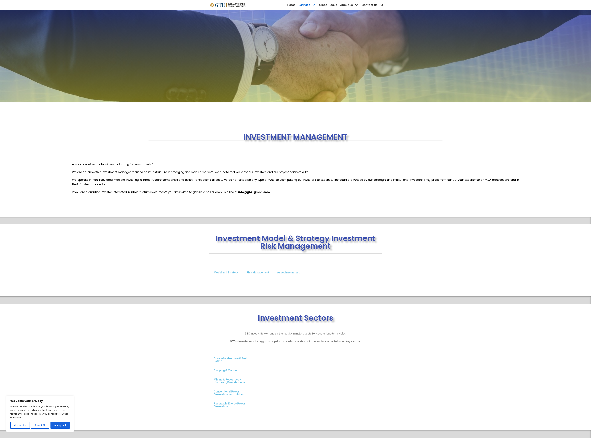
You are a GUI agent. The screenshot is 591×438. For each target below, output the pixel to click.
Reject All (40, 425)
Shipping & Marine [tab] (225, 370)
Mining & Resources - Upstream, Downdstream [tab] (229, 381)
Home (291, 5)
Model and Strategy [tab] (226, 272)
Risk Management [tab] (258, 272)
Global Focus (328, 5)
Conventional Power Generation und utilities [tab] (229, 393)
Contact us (369, 5)
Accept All (60, 425)
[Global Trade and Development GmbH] (228, 5)
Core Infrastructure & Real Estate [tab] (230, 360)
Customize (20, 425)
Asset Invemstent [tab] (288, 272)
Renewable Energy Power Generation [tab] (229, 405)
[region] (40, 414)
